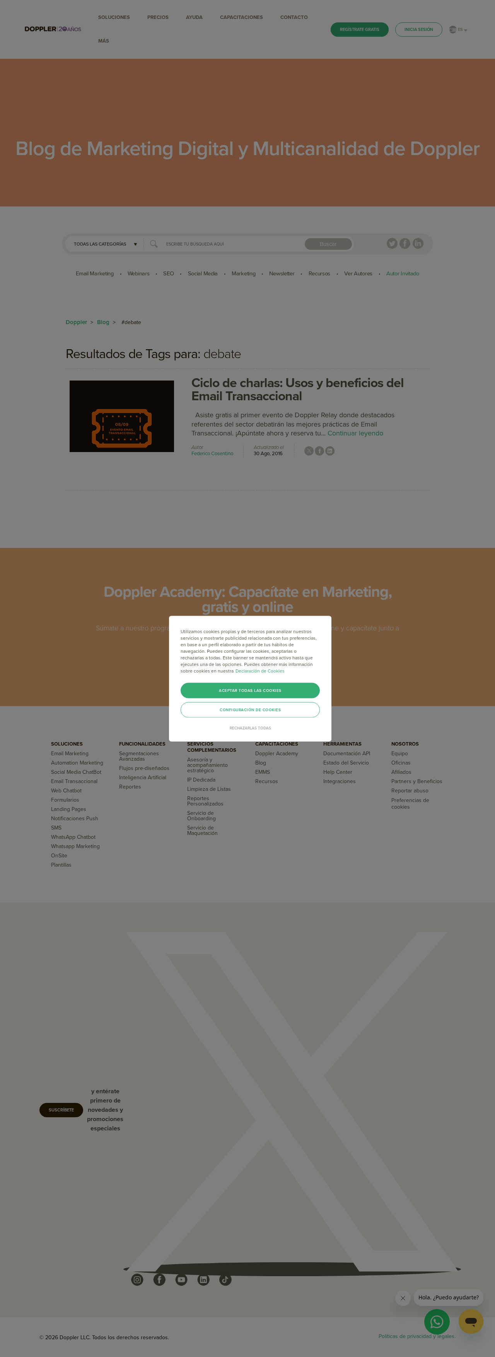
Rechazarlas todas (250, 727)
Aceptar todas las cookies (250, 690)
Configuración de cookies (250, 709)
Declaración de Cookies (260, 670)
